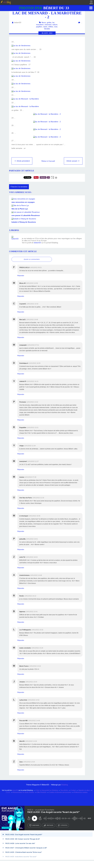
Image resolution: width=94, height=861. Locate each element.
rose (55, 27)
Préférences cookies (81, 792)
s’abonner (35, 825)
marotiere (40, 25)
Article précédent (23, 161)
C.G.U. (8, 792)
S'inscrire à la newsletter (19, 187)
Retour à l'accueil (48, 161)
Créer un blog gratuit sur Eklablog (46, 790)
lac (53, 22)
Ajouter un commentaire (32, 259)
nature (54, 25)
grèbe (49, 22)
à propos (64, 825)
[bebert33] (16, 240)
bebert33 (37, 243)
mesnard (48, 25)
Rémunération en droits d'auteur (23, 792)
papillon (39, 27)
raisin (45, 27)
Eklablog (64, 785)
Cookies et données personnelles (60, 792)
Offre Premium (41, 792)
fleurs (44, 22)
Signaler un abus (84, 790)
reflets (50, 27)
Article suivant (72, 161)
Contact (73, 790)
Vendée (47, 29)
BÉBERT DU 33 (44, 8)
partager (50, 825)
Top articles (64, 790)
